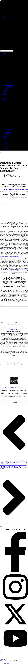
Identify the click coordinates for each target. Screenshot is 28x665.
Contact (4, 94)
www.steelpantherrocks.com (14, 329)
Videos (4, 92)
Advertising (5, 144)
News (4, 53)
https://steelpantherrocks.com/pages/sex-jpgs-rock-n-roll (14, 189)
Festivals (5, 142)
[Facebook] (12, 402)
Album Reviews (9, 85)
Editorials (5, 91)
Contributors (6, 143)
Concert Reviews (10, 86)
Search (1, 19)
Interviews (8, 87)
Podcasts (5, 90)
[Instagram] (14, 402)
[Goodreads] (16, 402)
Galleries (8, 88)
